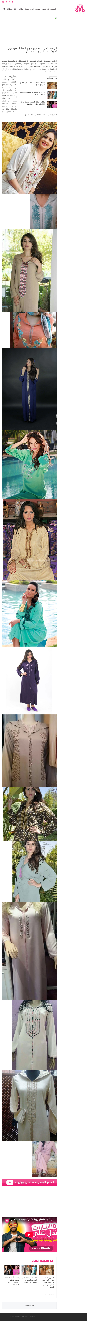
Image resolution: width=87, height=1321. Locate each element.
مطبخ (27, 9)
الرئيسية (53, 9)
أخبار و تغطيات (11, 9)
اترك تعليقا (28, 1305)
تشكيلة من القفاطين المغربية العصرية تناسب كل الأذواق (32, 93)
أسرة (32, 9)
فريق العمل (77, 2)
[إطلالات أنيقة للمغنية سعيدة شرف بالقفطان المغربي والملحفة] (52, 104)
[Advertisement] (68, 51)
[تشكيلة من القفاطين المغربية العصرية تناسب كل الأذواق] (52, 95)
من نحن (83, 2)
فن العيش (45, 9)
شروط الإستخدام (63, 2)
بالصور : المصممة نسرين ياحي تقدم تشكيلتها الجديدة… (32, 83)
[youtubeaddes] (29, 1182)
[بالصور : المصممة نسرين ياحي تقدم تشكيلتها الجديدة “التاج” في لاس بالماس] (52, 85)
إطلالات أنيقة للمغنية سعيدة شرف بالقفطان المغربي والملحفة (32, 103)
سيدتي (37, 9)
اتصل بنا (71, 2)
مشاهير (20, 9)
